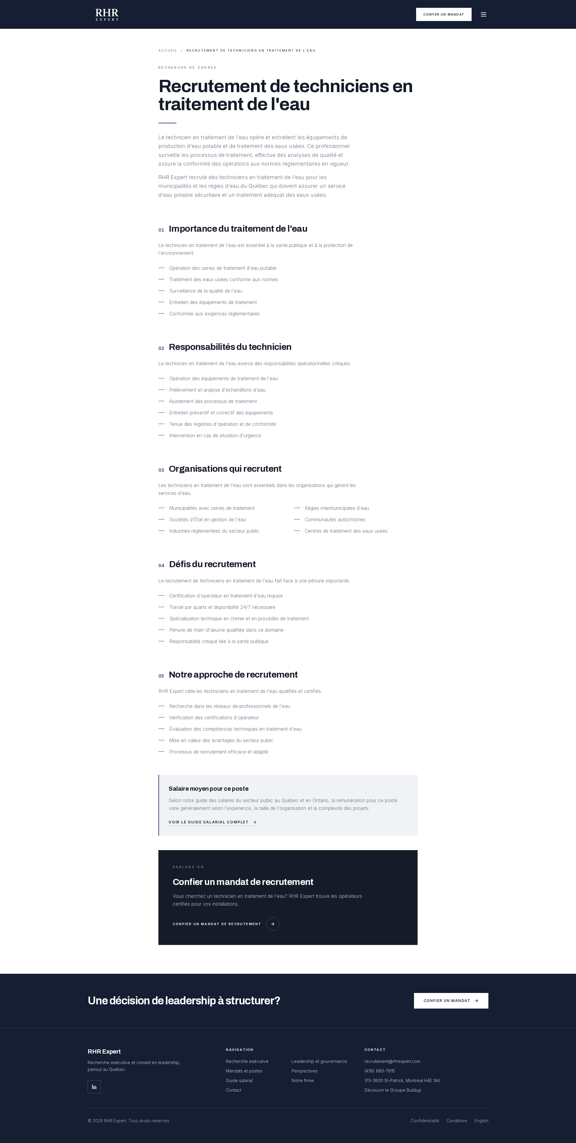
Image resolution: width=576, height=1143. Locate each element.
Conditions (456, 1120)
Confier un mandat (443, 14)
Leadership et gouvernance (319, 1061)
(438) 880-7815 (379, 1070)
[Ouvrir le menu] (483, 14)
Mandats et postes (244, 1070)
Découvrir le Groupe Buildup (392, 1090)
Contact (233, 1090)
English (481, 1120)
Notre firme (303, 1080)
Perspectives (305, 1070)
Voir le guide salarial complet (209, 822)
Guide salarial (239, 1080)
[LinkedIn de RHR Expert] (94, 1086)
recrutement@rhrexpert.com (392, 1061)
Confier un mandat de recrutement (217, 924)
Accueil (167, 50)
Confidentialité (425, 1120)
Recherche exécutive (247, 1061)
